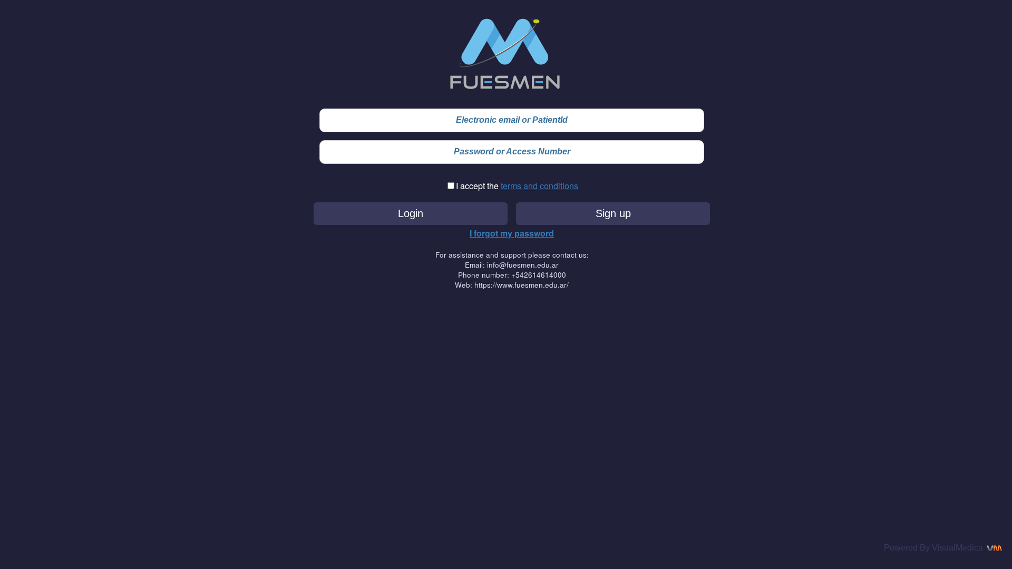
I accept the (478, 186)
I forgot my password (512, 233)
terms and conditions (539, 186)
